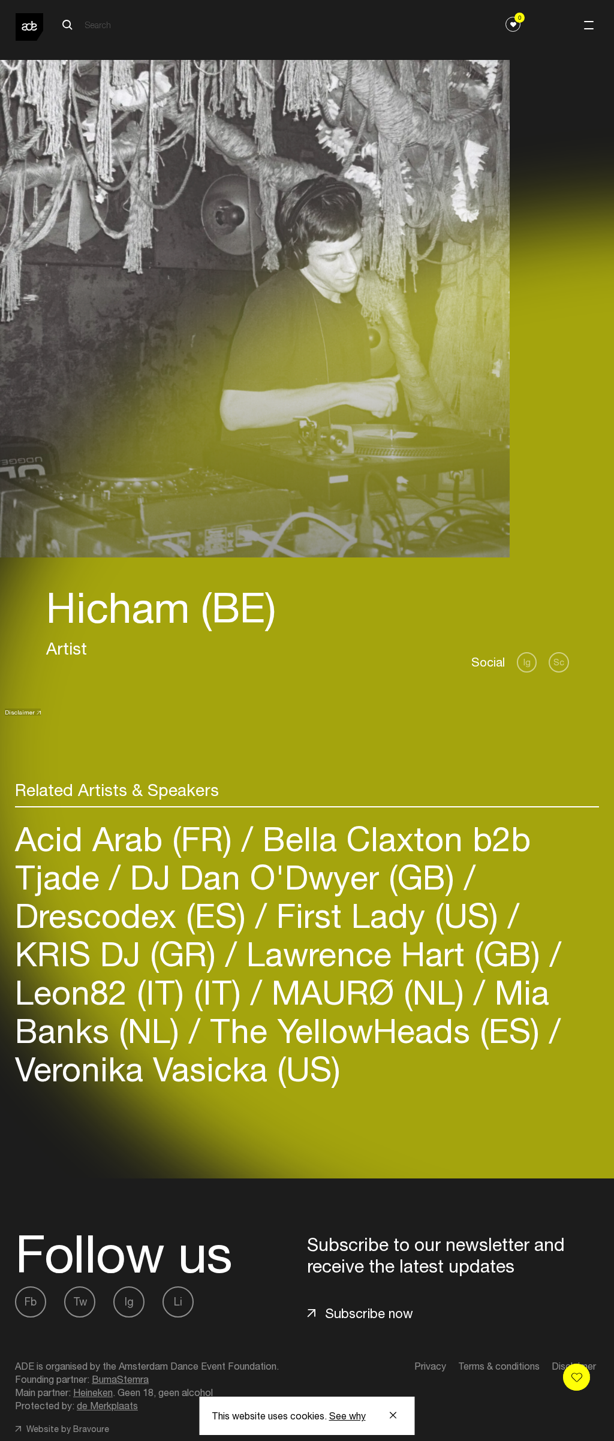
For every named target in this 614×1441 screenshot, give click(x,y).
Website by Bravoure (66, 1429)
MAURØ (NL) (368, 992)
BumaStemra (120, 1379)
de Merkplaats (107, 1405)
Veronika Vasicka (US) (178, 1069)
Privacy (430, 1366)
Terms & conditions (499, 1366)
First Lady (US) (387, 915)
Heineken (93, 1392)
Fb (31, 1301)
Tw (80, 1301)
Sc (558, 662)
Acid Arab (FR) (128, 838)
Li (178, 1301)
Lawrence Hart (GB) (393, 953)
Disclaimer (20, 712)
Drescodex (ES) (135, 915)
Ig (527, 662)
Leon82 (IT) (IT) (133, 992)
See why (347, 1415)
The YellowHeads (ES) (374, 1030)
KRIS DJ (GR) (120, 953)
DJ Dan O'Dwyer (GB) (292, 877)
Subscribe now (369, 1313)
